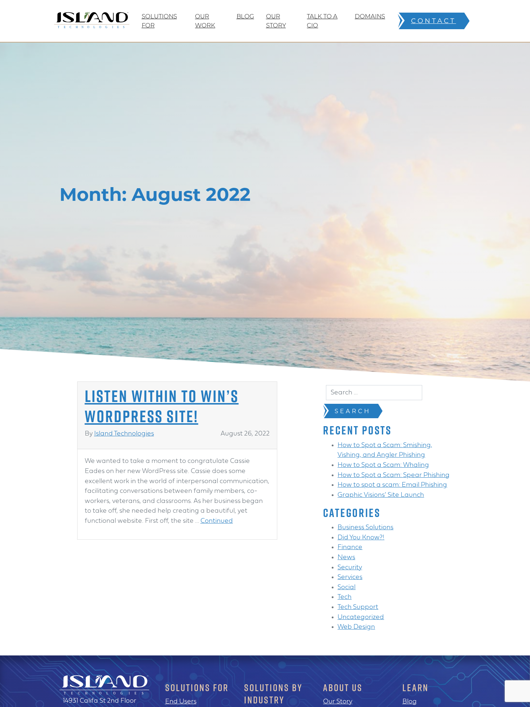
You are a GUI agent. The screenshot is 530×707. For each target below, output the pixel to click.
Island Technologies (124, 433)
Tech (344, 597)
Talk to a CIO (322, 21)
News (346, 557)
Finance (349, 547)
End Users (180, 701)
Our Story (276, 21)
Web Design (356, 627)
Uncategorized (360, 617)
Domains (370, 16)
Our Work (205, 21)
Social (346, 587)
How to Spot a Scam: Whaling (383, 465)
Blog (245, 16)
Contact (433, 21)
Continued (216, 521)
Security (349, 567)
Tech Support (357, 607)
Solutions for (159, 21)
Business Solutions (365, 527)
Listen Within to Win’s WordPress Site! (162, 405)
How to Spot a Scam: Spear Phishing (393, 475)
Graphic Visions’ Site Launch (380, 495)
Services (349, 577)
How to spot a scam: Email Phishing (392, 485)
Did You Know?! (360, 537)
